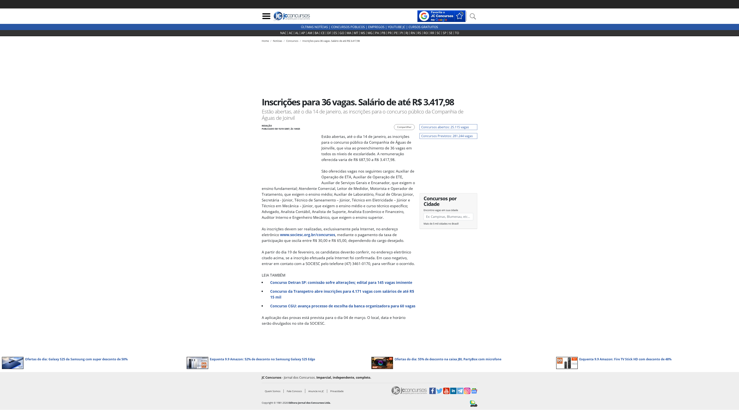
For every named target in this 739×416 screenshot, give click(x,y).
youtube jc (396, 27)
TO (457, 32)
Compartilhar (404, 127)
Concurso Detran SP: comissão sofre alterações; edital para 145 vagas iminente (341, 282)
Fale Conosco (294, 391)
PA (377, 32)
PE (396, 32)
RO (426, 32)
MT (356, 32)
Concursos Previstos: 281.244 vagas (447, 136)
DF (329, 32)
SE (450, 32)
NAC (283, 32)
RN (413, 32)
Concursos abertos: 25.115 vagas (445, 127)
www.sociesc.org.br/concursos (307, 234)
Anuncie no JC (316, 391)
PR (390, 32)
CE (323, 32)
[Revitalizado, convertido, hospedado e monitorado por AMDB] (473, 403)
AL (297, 32)
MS (363, 32)
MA (349, 32)
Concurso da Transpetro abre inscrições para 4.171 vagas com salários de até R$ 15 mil (342, 294)
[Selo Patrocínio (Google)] (441, 16)
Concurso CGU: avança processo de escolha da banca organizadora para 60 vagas (342, 306)
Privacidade (337, 391)
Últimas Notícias (314, 27)
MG (370, 32)
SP (444, 32)
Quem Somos (272, 391)
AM (310, 32)
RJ (406, 32)
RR (432, 32)
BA (317, 32)
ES (335, 32)
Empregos (376, 27)
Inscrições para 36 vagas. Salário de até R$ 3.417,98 (331, 41)
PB (383, 32)
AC (291, 32)
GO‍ (341, 32)
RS (419, 32)
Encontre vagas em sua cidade (441, 210)
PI (401, 32)
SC (438, 32)
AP (303, 32)
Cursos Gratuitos (423, 27)
